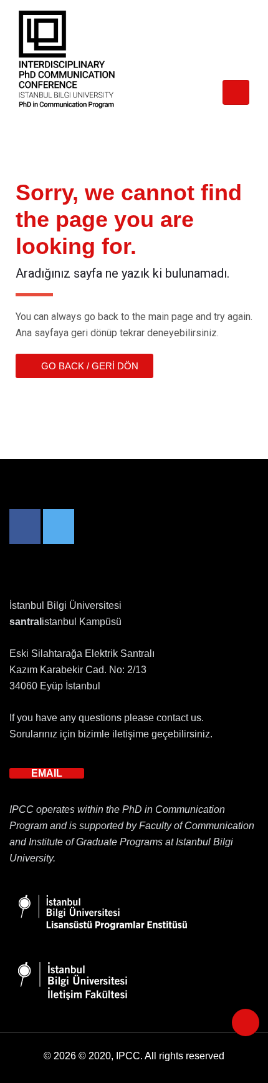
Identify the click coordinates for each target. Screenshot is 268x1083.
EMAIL (46, 773)
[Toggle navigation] (236, 92)
